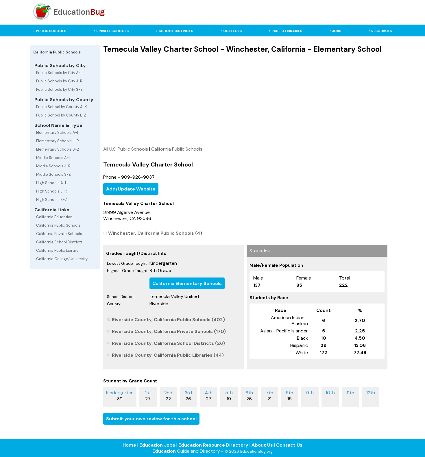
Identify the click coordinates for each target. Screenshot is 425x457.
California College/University (62, 258)
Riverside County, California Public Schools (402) (168, 320)
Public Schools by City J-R (59, 81)
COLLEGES (232, 31)
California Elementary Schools (187, 283)
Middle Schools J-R (53, 166)
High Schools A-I (51, 182)
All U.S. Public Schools (125, 149)
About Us (262, 445)
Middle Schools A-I (53, 157)
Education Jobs (157, 445)
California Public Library (57, 250)
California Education (54, 216)
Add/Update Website (131, 189)
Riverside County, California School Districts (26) (168, 343)
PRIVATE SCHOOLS (112, 31)
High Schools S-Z (51, 199)
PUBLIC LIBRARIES (286, 31)
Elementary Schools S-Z (57, 149)
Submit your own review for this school (151, 419)
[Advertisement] (245, 99)
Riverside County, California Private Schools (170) (169, 331)
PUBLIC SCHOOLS (51, 31)
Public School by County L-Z (61, 115)
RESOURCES (381, 31)
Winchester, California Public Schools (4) (155, 233)
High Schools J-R (51, 191)
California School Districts (59, 242)
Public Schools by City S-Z (59, 89)
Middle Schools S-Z (53, 174)
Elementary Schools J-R (57, 140)
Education (164, 451)
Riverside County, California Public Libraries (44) (168, 355)
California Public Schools (58, 225)
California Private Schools (59, 233)
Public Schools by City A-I (59, 72)
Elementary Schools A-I (57, 132)
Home (129, 445)
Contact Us (289, 445)
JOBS (336, 31)
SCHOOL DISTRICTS (176, 31)
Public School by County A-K (61, 106)
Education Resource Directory (213, 445)
